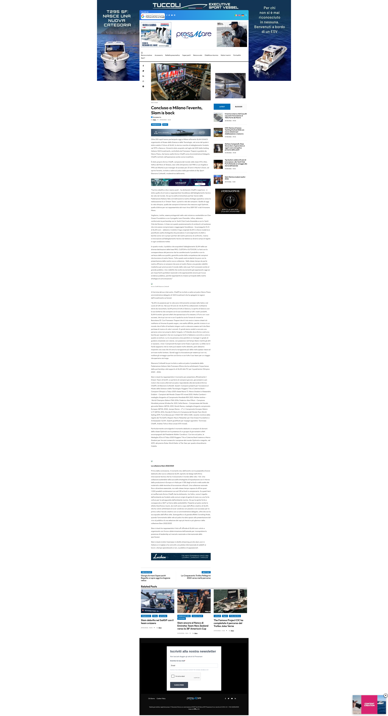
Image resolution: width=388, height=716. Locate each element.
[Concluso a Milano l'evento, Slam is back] (143, 76)
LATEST (222, 107)
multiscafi (217, 616)
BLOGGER (238, 107)
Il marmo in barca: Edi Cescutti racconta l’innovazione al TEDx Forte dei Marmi (236, 116)
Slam (154, 120)
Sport (143, 58)
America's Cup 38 (197, 616)
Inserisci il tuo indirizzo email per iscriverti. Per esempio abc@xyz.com (189, 670)
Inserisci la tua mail (177, 661)
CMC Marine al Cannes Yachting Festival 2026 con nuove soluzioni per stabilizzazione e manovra (234, 131)
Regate (225, 616)
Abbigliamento (156, 124)
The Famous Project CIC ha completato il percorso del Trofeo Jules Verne (228, 623)
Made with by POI (194, 709)
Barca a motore (146, 55)
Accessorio (159, 55)
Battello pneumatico (172, 55)
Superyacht (186, 55)
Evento (165, 124)
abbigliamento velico (184, 616)
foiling (155, 616)
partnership (163, 616)
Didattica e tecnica (211, 55)
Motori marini (226, 55)
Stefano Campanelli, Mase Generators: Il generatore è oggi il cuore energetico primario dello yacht (235, 147)
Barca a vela (197, 55)
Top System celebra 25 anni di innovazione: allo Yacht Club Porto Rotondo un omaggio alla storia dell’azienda (236, 163)
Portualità (237, 55)
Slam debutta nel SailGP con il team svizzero (157, 622)
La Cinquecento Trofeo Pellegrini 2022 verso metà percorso (196, 576)
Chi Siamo (151, 698)
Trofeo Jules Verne (235, 616)
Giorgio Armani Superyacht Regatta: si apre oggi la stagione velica (155, 578)
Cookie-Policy (161, 698)
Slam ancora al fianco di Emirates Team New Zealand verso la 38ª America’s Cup (192, 625)
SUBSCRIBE (179, 685)
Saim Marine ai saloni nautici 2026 (235, 178)
